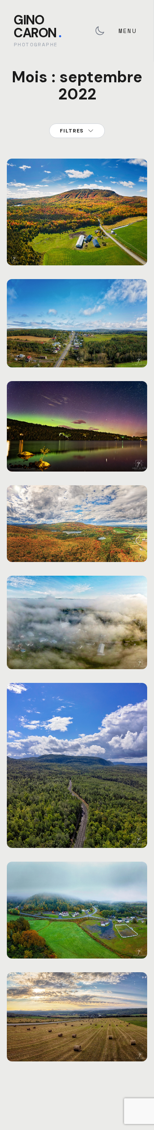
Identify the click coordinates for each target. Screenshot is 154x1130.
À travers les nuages (77, 653)
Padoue (83, 932)
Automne (57, 217)
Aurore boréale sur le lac (77, 450)
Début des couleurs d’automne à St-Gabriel (77, 341)
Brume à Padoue (77, 942)
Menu (127, 30)
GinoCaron (37, 26)
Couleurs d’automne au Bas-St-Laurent (77, 541)
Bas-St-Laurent (38, 434)
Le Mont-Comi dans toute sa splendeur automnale (77, 238)
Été (69, 434)
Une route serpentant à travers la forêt (77, 827)
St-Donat (113, 217)
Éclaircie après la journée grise (77, 1040)
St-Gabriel (116, 319)
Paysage (84, 217)
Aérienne (29, 217)
